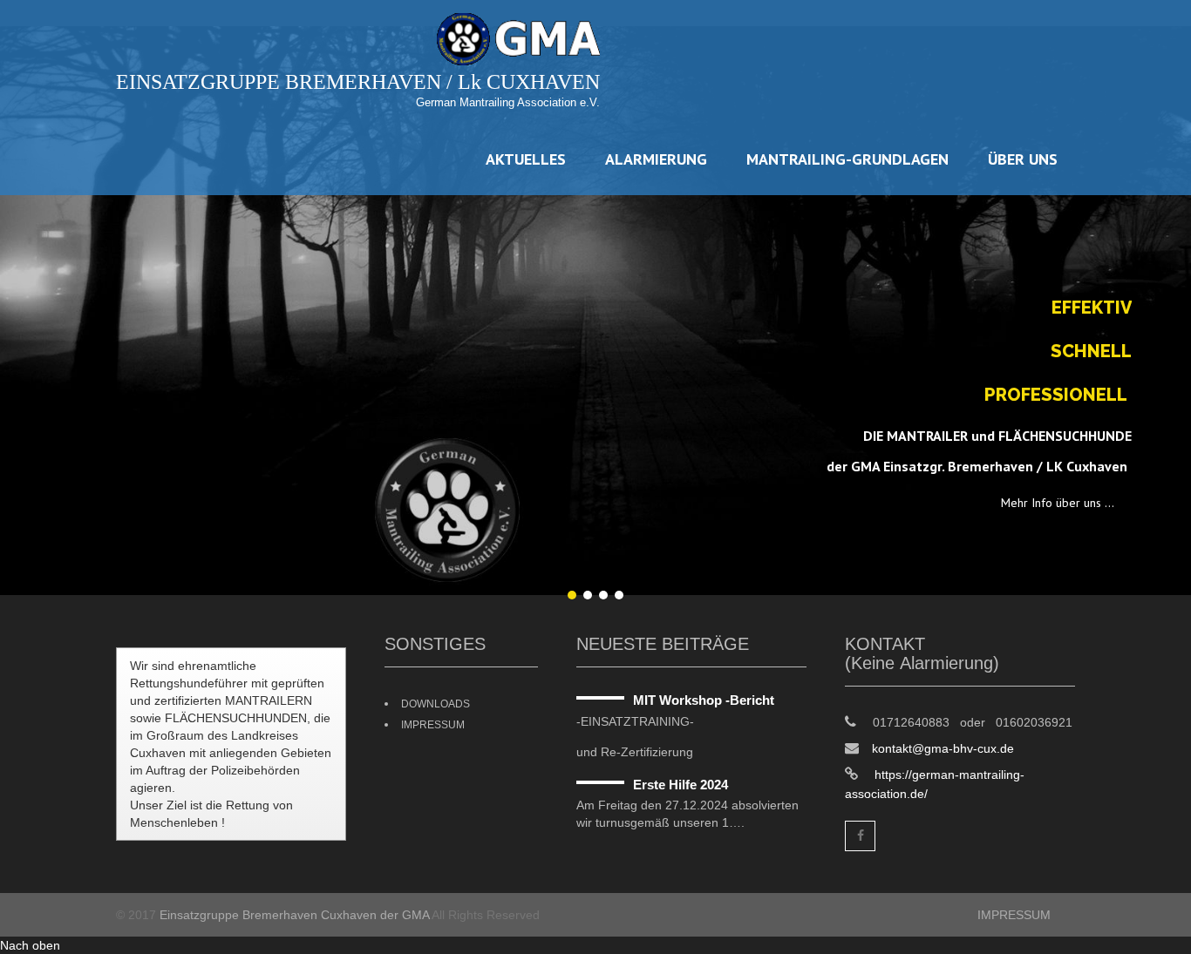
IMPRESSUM (433, 725)
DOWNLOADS (435, 704)
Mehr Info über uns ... (1057, 503)
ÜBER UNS (1023, 159)
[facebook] (860, 836)
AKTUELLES (526, 159)
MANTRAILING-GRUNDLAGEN (847, 159)
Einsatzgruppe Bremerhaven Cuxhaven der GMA (294, 915)
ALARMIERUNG (656, 159)
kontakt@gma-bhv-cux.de (943, 748)
